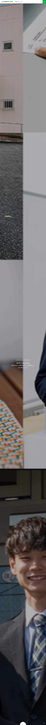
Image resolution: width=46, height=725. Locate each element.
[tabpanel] (23, 364)
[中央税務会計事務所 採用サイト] (7, 2)
